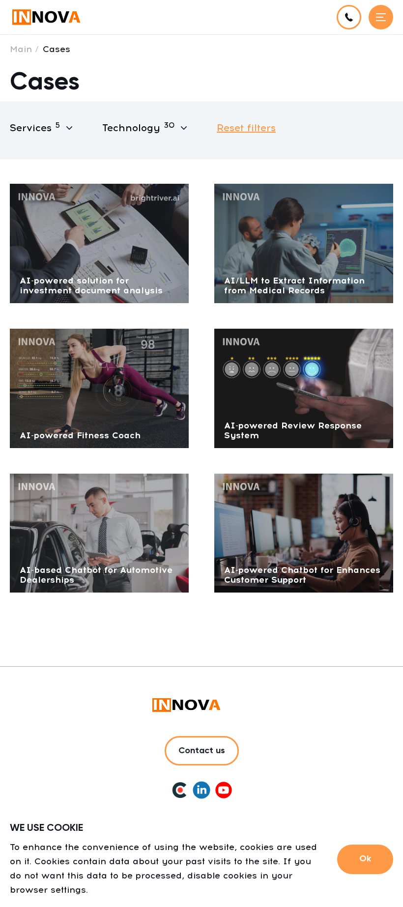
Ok (365, 858)
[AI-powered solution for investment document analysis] (99, 242)
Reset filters (246, 128)
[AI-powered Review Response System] (303, 387)
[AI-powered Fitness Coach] (99, 387)
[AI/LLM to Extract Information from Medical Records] (303, 242)
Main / (24, 49)
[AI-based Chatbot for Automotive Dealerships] (99, 532)
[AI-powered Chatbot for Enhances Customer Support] (303, 532)
